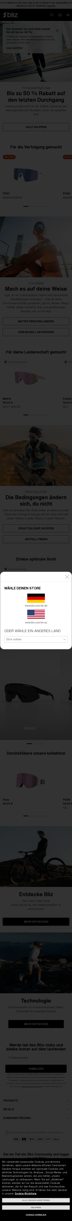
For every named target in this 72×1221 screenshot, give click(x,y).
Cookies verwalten (36, 1215)
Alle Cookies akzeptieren (36, 1200)
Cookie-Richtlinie (26, 1193)
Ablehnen (36, 1207)
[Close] (67, 577)
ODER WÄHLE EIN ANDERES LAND (32, 631)
